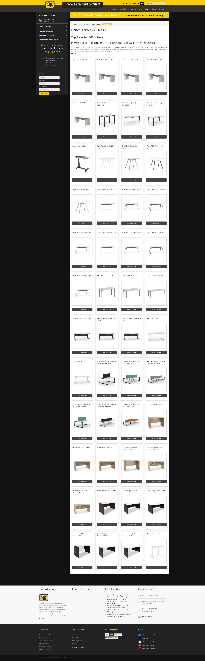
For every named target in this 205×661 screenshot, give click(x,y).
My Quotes (127, 3)
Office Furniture (45, 27)
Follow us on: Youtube (148, 645)
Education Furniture (46, 35)
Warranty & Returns (78, 641)
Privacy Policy (43, 638)
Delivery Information (45, 635)
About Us (123, 9)
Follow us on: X (146, 638)
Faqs (146, 9)
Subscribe (44, 93)
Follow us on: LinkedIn (148, 642)
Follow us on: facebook (148, 635)
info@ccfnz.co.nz (147, 616)
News (154, 9)
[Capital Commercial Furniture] (76, 5)
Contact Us (75, 638)
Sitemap (74, 644)
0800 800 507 (153, 609)
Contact (161, 9)
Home (114, 9)
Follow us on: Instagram (149, 648)
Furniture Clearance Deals (48, 40)
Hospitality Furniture (46, 31)
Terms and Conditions (45, 641)
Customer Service (136, 9)
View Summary (49, 19)
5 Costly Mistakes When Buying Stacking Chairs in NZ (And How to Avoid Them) (117, 601)
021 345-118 (150, 611)
